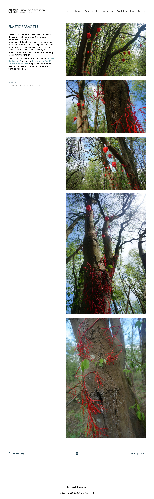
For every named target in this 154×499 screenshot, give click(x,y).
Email (38, 85)
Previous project (18, 453)
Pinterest (31, 85)
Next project (138, 453)
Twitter (22, 85)
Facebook (12, 85)
